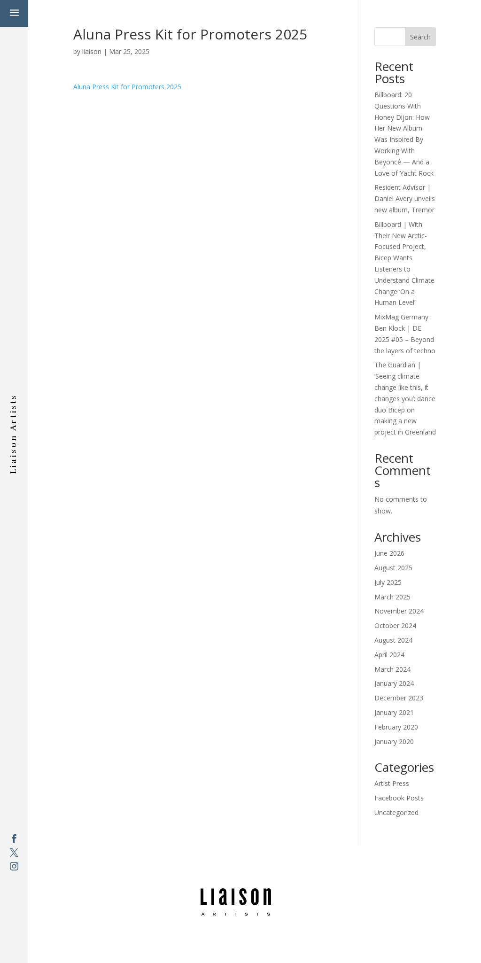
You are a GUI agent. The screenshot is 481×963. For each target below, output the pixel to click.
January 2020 (394, 741)
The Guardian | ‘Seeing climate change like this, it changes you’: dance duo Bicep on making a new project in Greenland (405, 398)
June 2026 (389, 553)
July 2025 (388, 582)
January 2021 (394, 712)
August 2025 (393, 567)
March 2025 (392, 596)
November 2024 (399, 610)
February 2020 (396, 726)
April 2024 (389, 654)
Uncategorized (396, 812)
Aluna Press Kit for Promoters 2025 (127, 86)
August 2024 (393, 640)
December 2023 (398, 697)
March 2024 (392, 669)
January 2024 (394, 683)
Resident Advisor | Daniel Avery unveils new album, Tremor (404, 198)
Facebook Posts (399, 797)
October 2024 (395, 625)
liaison (91, 51)
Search (420, 36)
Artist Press (391, 783)
